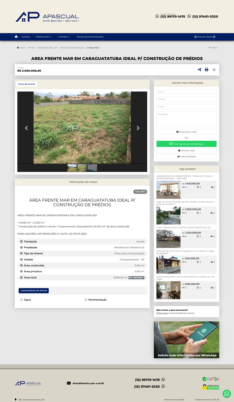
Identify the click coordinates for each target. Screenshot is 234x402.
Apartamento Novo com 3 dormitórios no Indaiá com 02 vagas (185, 277)
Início (22, 47)
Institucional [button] (42, 36)
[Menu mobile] (16, 36)
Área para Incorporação (72, 47)
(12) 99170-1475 (172, 16)
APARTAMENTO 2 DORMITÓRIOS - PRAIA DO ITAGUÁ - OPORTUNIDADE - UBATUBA (184, 177)
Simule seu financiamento (90, 36)
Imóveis (26, 36)
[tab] (26, 84)
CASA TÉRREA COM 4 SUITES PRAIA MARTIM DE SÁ (183, 227)
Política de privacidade (174, 399)
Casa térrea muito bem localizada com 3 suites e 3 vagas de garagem (185, 252)
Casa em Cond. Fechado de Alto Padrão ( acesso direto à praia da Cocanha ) (185, 203)
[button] (27, 128)
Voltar (214, 47)
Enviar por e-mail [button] (187, 132)
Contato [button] (62, 36)
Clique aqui (162, 313)
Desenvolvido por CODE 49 (207, 399)
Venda (31, 47)
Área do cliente (205, 36)
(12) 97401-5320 (205, 16)
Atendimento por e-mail (88, 383)
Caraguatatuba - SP (47, 47)
